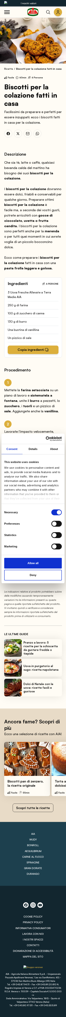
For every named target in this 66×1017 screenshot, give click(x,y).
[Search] (48, 12)
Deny (33, 575)
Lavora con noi (33, 933)
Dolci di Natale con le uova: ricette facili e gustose (38, 687)
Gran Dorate (33, 868)
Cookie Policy (33, 916)
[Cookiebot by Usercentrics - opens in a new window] (46, 438)
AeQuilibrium (33, 851)
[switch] (56, 524)
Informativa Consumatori (33, 928)
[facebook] (8, 134)
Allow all (32, 563)
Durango (33, 873)
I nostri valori (28, 3)
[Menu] (6, 12)
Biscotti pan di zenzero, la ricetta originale (25, 783)
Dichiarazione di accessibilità (33, 950)
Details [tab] (33, 449)
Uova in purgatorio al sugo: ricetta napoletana (40, 667)
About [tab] (54, 449)
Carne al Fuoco (33, 856)
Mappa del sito (33, 956)
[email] (28, 134)
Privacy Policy (33, 922)
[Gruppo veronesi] (33, 968)
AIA (33, 833)
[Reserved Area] (58, 12)
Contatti (33, 945)
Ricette (8, 68)
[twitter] (18, 134)
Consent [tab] (11, 449)
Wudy (33, 839)
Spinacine (33, 862)
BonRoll (33, 845)
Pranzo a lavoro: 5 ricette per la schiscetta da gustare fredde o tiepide (40, 648)
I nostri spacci (33, 939)
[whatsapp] (37, 134)
